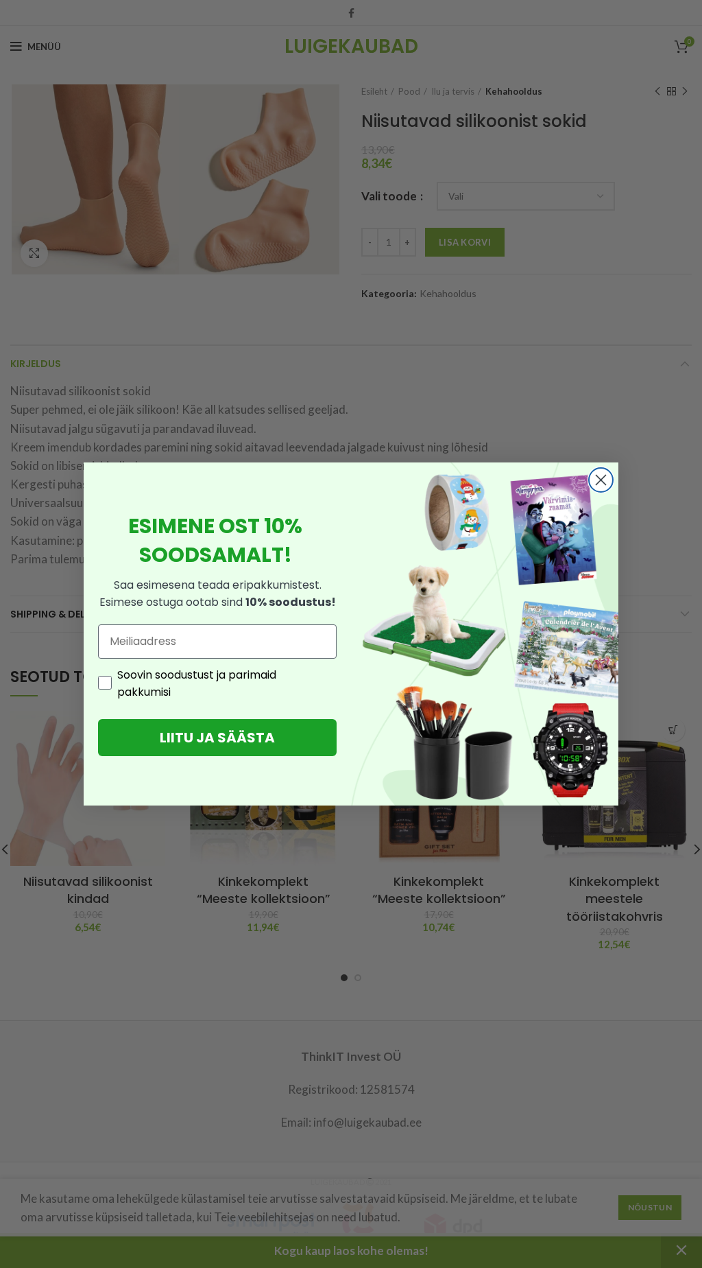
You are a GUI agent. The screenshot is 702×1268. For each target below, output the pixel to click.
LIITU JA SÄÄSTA (217, 737)
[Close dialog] (601, 480)
